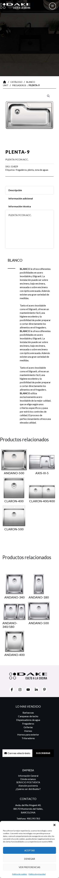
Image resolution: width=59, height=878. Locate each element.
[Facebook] (11, 689)
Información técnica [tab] (19, 206)
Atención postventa (28, 785)
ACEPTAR (29, 850)
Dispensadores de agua (28, 719)
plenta (31, 170)
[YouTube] (28, 689)
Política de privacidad (37, 874)
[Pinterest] (44, 689)
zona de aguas (41, 170)
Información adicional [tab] (20, 198)
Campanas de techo (28, 716)
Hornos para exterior (28, 734)
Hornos (28, 730)
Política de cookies (19, 874)
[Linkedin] (36, 689)
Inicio (5, 82)
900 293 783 (33, 818)
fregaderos (21, 170)
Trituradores (28, 738)
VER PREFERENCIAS (29, 867)
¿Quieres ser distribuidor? (28, 789)
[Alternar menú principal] (52, 5)
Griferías (28, 727)
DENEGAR (29, 858)
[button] (54, 824)
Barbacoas (28, 712)
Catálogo (16, 82)
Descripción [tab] (15, 190)
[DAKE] (15, 6)
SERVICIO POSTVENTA (28, 782)
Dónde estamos (28, 779)
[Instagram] (20, 689)
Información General (28, 775)
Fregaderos (19, 85)
